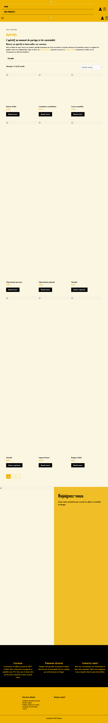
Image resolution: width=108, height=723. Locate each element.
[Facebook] (56, 702)
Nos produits (9, 12)
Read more (12, 114)
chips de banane (45, 50)
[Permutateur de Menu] (89, 11)
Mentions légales (27, 703)
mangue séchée (70, 50)
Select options (79, 290)
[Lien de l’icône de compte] (100, 9)
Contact (24, 709)
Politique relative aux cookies (30, 705)
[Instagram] (62, 702)
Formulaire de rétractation (29, 707)
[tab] (54, 58)
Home (6, 6)
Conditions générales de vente (31, 701)
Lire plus (11, 58)
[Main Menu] (2, 18)
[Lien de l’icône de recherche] (96, 9)
